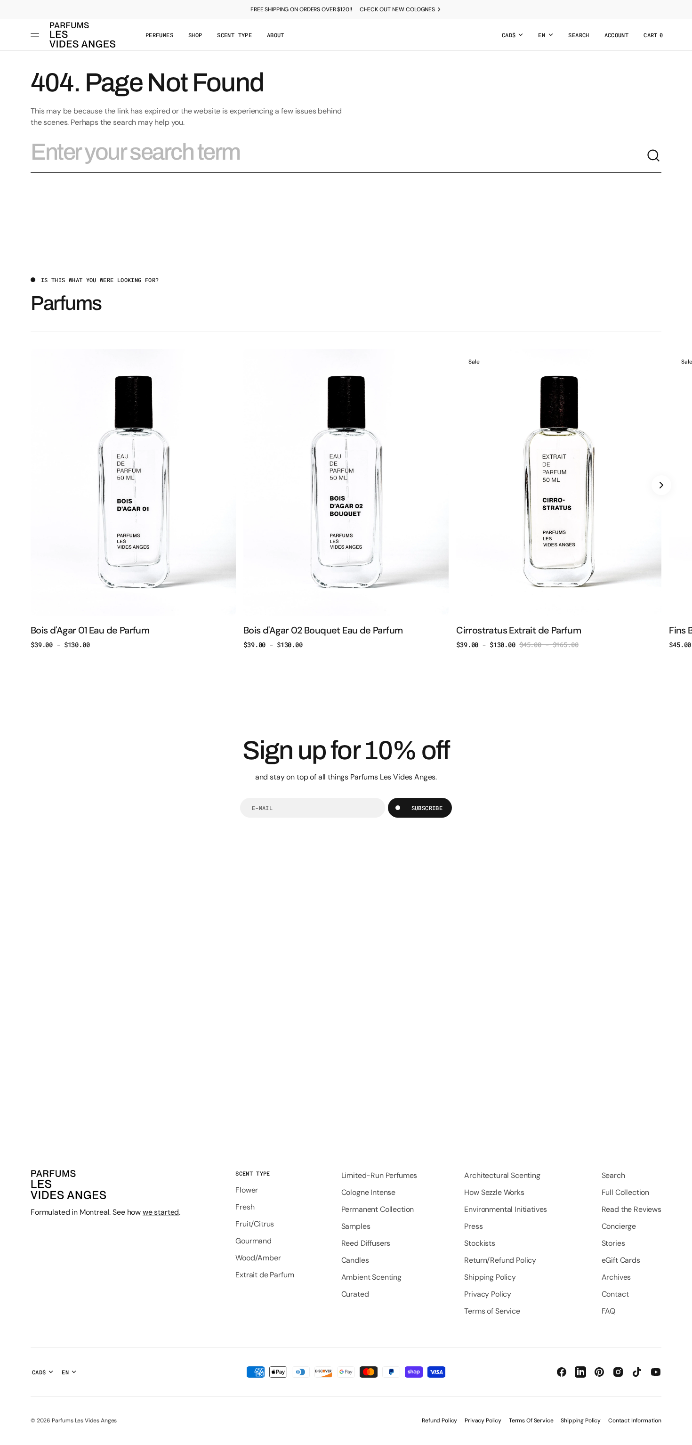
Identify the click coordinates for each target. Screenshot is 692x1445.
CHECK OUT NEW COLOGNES (397, 9)
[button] (578, 35)
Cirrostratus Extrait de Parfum (518, 630)
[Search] (653, 155)
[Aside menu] (36, 35)
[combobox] (338, 155)
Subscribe (427, 808)
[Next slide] (661, 485)
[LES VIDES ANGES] (82, 35)
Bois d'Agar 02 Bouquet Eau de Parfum (322, 630)
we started (161, 1212)
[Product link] (133, 499)
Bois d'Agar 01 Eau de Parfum (90, 630)
